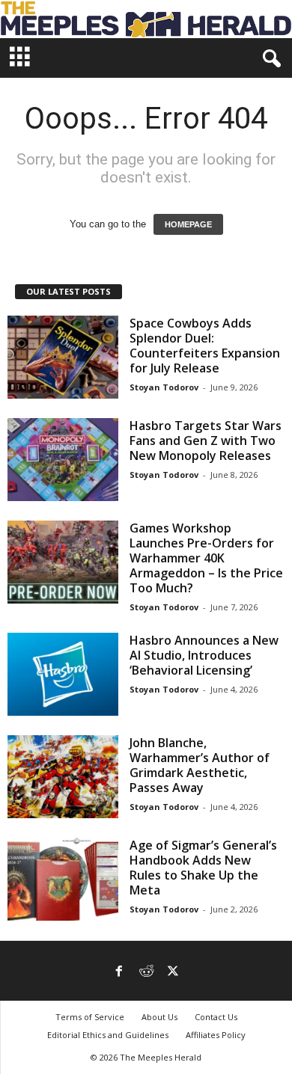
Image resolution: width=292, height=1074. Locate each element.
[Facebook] (119, 972)
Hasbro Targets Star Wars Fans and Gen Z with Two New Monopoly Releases (206, 440)
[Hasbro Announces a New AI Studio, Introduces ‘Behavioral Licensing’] (62, 674)
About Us (159, 1016)
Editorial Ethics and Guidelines (107, 1034)
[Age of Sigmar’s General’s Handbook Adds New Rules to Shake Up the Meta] (62, 879)
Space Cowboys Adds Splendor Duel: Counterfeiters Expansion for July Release (205, 345)
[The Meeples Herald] (146, 19)
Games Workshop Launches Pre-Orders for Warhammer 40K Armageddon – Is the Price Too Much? (206, 558)
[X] (173, 972)
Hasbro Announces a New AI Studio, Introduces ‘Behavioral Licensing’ (204, 655)
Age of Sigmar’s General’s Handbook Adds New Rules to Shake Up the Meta (203, 867)
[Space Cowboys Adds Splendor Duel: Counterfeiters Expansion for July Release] (62, 357)
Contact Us (216, 1016)
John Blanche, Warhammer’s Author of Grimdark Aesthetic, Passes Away (200, 765)
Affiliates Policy (216, 1034)
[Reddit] (146, 972)
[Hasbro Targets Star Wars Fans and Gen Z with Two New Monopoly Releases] (62, 459)
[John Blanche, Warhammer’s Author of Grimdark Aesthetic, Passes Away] (62, 776)
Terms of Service (89, 1016)
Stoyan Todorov (164, 387)
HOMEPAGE (188, 224)
